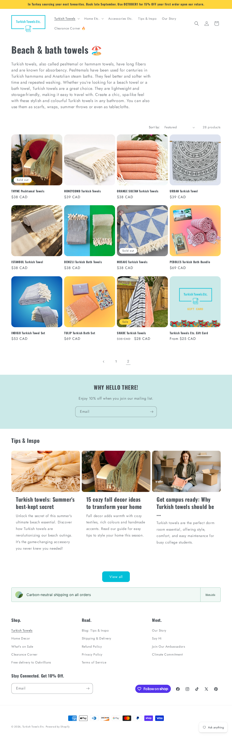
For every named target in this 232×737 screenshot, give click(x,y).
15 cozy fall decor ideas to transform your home (114, 503)
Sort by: (154, 127)
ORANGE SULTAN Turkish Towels (138, 191)
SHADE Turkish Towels (131, 333)
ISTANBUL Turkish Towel (27, 262)
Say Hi (157, 638)
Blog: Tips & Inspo (95, 630)
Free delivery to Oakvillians (31, 662)
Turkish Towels (21, 630)
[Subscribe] (152, 411)
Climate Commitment (167, 654)
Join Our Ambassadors (168, 646)
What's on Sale (22, 646)
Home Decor (20, 638)
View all (116, 576)
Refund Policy (92, 646)
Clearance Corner (24, 654)
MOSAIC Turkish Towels (132, 262)
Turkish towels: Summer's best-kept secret (45, 503)
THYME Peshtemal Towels (27, 191)
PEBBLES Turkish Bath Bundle (190, 262)
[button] (67, 18)
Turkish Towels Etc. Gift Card (189, 333)
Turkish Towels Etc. (33, 726)
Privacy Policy (92, 654)
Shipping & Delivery (96, 638)
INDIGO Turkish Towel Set (28, 333)
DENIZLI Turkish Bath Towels (83, 262)
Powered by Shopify (58, 726)
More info (210, 594)
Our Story (159, 630)
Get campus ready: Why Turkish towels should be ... (185, 506)
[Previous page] (104, 362)
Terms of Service (94, 662)
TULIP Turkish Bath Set (79, 333)
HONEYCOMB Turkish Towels (82, 191)
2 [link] (128, 361)
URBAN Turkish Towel (184, 191)
